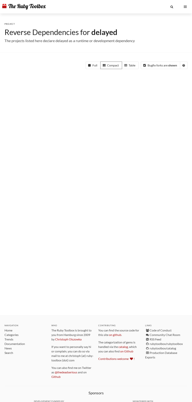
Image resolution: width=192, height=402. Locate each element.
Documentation (14, 343)
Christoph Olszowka (68, 339)
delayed (104, 32)
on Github (126, 351)
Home (8, 330)
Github (56, 376)
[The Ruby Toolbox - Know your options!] (24, 6)
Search (8, 352)
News (8, 348)
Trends (8, 339)
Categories (11, 334)
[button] (171, 6)
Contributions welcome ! (116, 358)
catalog (123, 346)
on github (115, 334)
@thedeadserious (66, 372)
